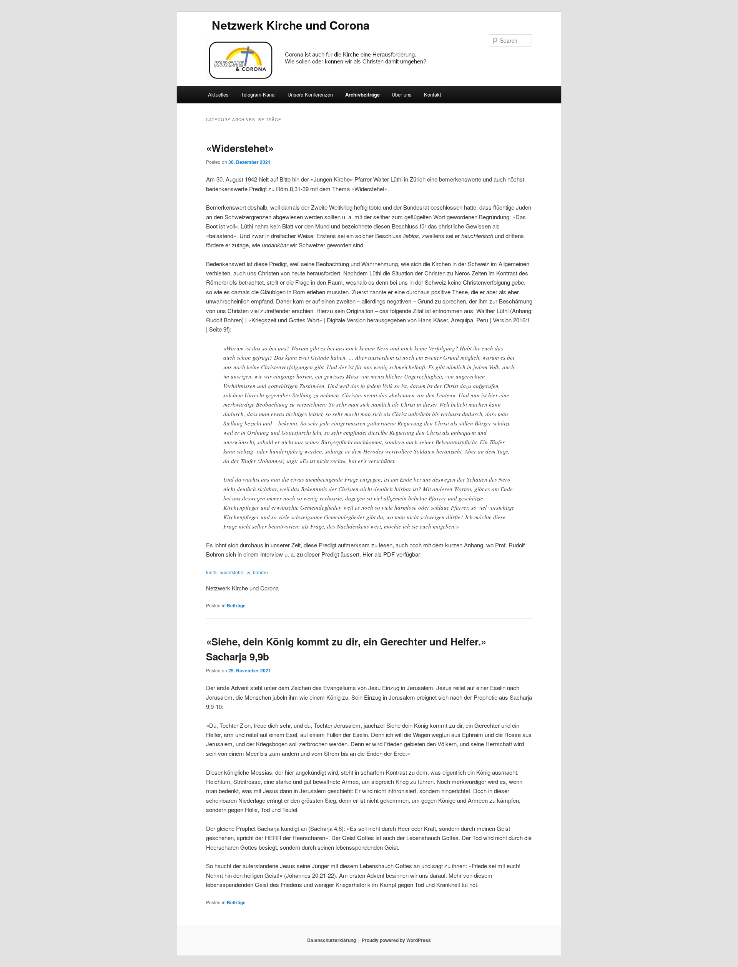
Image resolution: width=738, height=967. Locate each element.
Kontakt (432, 94)
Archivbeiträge (362, 94)
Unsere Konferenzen (310, 94)
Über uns (402, 94)
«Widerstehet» (240, 148)
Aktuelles (218, 94)
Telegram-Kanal (258, 94)
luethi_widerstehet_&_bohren (237, 572)
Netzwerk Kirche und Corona (291, 25)
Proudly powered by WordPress (396, 940)
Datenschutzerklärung (331, 940)
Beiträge (236, 605)
